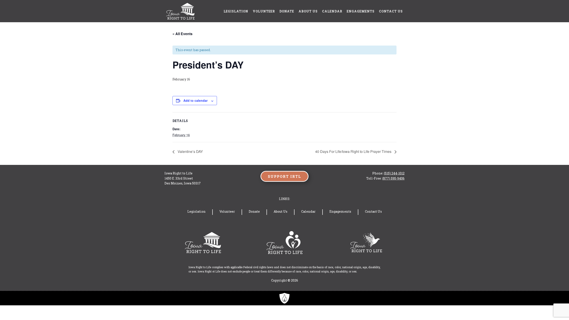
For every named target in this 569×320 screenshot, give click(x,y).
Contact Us (391, 11)
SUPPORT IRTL (284, 176)
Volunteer (264, 11)
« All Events (182, 33)
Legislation (236, 11)
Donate (286, 11)
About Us (308, 11)
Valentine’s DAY (190, 151)
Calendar (332, 11)
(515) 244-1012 (394, 173)
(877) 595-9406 (393, 178)
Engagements (361, 11)
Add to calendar (195, 100)
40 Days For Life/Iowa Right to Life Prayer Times (353, 151)
